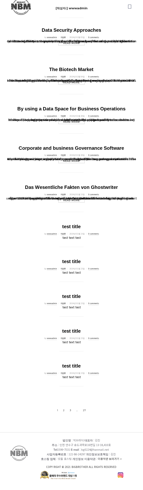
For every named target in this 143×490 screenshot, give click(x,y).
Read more (74, 43)
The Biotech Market (71, 69)
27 (84, 410)
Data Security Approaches (71, 30)
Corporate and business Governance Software (71, 148)
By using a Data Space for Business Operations (71, 109)
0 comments (93, 37)
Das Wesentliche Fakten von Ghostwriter (71, 187)
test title (71, 226)
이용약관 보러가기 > (84, 463)
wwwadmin (52, 37)
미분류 (63, 37)
